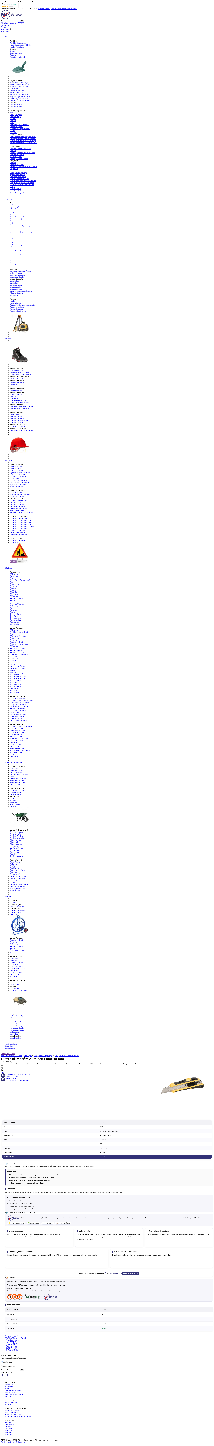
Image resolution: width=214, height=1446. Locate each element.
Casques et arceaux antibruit (20, 372)
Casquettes (13, 384)
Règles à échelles (16, 223)
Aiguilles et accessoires (18, 43)
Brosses (12, 51)
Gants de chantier (16, 390)
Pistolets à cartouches (17, 716)
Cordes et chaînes (16, 834)
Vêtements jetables (16, 422)
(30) (15, 6)
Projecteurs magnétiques (18, 508)
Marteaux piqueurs (16, 650)
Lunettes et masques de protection (22, 406)
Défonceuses (14, 596)
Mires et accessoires (17, 211)
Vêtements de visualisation (19, 420)
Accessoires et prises (17, 492)
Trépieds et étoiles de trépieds (20, 227)
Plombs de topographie (18, 219)
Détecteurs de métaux (17, 910)
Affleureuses (14, 574)
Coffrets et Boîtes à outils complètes (22, 191)
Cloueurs (13, 590)
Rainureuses (14, 672)
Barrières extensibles (17, 468)
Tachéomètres (15, 1032)
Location (8, 896)
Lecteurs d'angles (16, 285)
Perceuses (13, 656)
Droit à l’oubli (10, 1392)
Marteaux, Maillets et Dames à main (22, 153)
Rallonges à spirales (17, 780)
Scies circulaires (15, 614)
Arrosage (13, 113)
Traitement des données (13, 1390)
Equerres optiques (16, 207)
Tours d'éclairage (16, 620)
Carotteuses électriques (18, 642)
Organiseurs (14, 169)
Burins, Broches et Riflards (19, 87)
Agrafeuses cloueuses (17, 175)
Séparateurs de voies (17, 486)
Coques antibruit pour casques (20, 374)
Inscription (9, 1384)
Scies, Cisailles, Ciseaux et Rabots (22, 183)
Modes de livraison (12, 1410)
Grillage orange (15, 478)
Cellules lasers (15, 243)
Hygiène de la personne (18, 876)
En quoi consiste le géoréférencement (18, 1416)
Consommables (15, 792)
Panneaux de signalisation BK (20, 522)
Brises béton (14, 958)
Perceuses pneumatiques (18, 710)
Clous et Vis (14, 89)
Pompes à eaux (15, 746)
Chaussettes (14, 398)
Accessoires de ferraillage (19, 83)
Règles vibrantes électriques (19, 674)
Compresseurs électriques (19, 644)
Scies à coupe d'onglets (18, 676)
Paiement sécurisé (44, 9)
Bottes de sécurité (16, 394)
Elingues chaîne (15, 840)
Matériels (8, 568)
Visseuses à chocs (16, 624)
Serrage (12, 187)
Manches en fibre (16, 107)
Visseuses (13, 690)
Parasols (13, 215)
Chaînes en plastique (17, 470)
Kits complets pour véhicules (20, 494)
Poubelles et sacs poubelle (19, 884)
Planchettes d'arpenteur (18, 217)
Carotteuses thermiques (18, 730)
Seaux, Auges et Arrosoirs (19, 99)
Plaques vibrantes (16, 744)
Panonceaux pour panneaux (19, 530)
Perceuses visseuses (17, 950)
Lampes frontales (16, 772)
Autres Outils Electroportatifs (20, 580)
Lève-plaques (14, 846)
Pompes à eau (15, 974)
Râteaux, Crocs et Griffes (19, 159)
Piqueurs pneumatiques (18, 714)
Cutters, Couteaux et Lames (19, 179)
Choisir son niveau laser (13, 1414)
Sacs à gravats (15, 804)
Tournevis (13, 195)
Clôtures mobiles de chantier (20, 472)
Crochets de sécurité (17, 838)
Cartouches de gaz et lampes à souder (23, 137)
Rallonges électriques (17, 782)
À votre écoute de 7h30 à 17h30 (17, 1080)
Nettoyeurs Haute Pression (19, 125)
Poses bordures (15, 854)
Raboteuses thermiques (18, 748)
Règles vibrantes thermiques (20, 750)
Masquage (13, 802)
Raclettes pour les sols (17, 57)
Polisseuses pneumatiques (19, 720)
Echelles (13, 800)
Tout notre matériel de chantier (11, 1056)
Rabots (12, 612)
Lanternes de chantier (17, 506)
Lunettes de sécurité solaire (19, 408)
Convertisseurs (15, 768)
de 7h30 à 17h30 (12, 1350)
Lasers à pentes (15, 249)
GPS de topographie (17, 247)
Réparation (9, 1046)
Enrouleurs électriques (17, 770)
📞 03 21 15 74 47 (113, 1273)
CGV (7, 1388)
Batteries (13, 239)
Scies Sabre (14, 616)
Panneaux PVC (15, 542)
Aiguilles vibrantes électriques (20, 632)
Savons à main (15, 890)
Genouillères (14, 414)
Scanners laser (15, 261)
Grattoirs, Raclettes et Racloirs (20, 149)
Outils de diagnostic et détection (21, 291)
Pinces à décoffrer (16, 93)
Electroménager (15, 794)
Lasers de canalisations (18, 251)
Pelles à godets (15, 850)
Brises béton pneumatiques (19, 702)
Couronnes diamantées (18, 177)
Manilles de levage (16, 848)
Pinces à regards (15, 852)
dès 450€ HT (11, 1342)
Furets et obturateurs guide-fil (20, 45)
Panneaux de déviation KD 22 (20, 518)
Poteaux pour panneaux (18, 532)
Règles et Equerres (16, 293)
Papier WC (14, 880)
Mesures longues (16, 289)
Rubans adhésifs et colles (18, 888)
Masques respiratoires (17, 426)
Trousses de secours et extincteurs (21, 430)
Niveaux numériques (17, 257)
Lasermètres (14, 283)
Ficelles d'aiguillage (17, 47)
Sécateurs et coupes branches (20, 129)
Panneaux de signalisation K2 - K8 (22, 526)
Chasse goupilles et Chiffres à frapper (23, 139)
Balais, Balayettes (16, 53)
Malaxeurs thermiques (17, 736)
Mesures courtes (15, 287)
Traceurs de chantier (17, 277)
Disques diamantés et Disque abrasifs (23, 181)
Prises (12, 776)
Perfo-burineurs (15, 606)
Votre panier (5, 31)
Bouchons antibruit (16, 370)
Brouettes (13, 798)
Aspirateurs (14, 578)
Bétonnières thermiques (18, 728)
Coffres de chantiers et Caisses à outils (23, 167)
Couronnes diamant (17, 962)
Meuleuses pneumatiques (18, 708)
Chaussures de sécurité (18, 400)
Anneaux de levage (16, 832)
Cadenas (13, 163)
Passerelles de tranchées (18, 480)
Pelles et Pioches (16, 157)
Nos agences (5, 25)
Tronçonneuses (15, 622)
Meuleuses (13, 600)
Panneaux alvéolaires (17, 540)
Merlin (12, 123)
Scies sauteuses (15, 618)
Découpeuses (14, 594)
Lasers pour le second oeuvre (20, 253)
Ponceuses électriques (17, 668)
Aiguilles (13, 902)
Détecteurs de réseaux (17, 912)
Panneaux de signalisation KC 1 (21, 528)
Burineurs (13, 586)
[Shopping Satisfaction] (9, 4)
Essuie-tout (14, 872)
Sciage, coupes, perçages (18, 173)
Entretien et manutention (14, 762)
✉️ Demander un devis (130, 1273)
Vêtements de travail (17, 418)
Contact (8, 1404)
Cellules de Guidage (17, 1016)
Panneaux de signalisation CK (20, 524)
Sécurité (8, 339)
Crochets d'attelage (16, 836)
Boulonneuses (15, 584)
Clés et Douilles (15, 189)
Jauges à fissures (15, 303)
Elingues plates (15, 842)
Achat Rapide (10, 1048)
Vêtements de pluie (16, 416)
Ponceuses (13, 610)
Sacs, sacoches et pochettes (19, 225)
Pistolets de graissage (17, 718)
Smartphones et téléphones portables (22, 233)
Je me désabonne (9, 1366)
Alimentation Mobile (17, 790)
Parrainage (9, 1396)
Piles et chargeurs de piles (19, 774)
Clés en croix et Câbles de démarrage (23, 141)
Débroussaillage (15, 117)
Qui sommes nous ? (12, 1402)
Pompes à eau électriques (18, 666)
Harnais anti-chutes (16, 378)
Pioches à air (14, 712)
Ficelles (12, 301)
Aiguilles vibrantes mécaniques (21, 726)
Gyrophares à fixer (16, 502)
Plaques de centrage (17, 307)
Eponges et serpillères (17, 870)
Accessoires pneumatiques (19, 698)
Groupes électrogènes (17, 734)
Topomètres (14, 295)
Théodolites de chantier (18, 265)
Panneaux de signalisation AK (20, 520)
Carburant (13, 864)
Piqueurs (13, 664)
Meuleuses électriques (17, 652)
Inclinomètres (14, 281)
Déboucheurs (14, 592)
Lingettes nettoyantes (17, 878)
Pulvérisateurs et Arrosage (19, 95)
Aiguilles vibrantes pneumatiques (21, 700)
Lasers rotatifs (15, 1024)
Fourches (13, 119)
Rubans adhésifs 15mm (18, 311)
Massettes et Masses (17, 155)
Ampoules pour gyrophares (19, 500)
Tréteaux (13, 806)
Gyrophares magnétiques (18, 504)
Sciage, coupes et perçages (43, 1056)
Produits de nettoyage (17, 886)
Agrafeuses (14, 576)
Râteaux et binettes (16, 127)
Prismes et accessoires (17, 221)
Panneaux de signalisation (19, 990)
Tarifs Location (15, 1038)
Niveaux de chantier (17, 1028)
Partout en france (12, 1346)
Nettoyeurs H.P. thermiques (19, 738)
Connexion (9, 1386)
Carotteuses (14, 588)
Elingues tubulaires (16, 844)
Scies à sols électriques (18, 678)
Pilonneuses (14, 742)
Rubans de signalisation (18, 484)
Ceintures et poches (17, 165)
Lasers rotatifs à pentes (18, 1026)
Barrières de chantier (17, 466)
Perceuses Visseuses (17, 604)
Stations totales (15, 263)
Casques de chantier (17, 382)
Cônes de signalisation (18, 474)
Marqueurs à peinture (17, 275)
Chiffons (13, 866)
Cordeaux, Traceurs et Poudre (20, 271)
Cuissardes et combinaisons (19, 402)
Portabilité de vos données (14, 1394)
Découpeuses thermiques (18, 732)
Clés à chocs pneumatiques (19, 706)
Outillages (8, 37)
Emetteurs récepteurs (17, 231)
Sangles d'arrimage (16, 856)
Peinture (13, 882)
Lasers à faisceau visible (18, 1020)
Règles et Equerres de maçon (20, 97)
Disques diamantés (16, 966)
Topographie (9, 199)
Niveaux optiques (16, 259)
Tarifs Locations (11, 1044)
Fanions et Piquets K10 (18, 476)
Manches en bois (16, 105)
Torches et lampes (16, 784)
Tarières (12, 131)
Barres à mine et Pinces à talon (20, 85)
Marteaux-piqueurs (16, 598)
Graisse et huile (15, 874)
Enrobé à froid (15, 868)
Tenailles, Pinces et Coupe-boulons (22, 185)
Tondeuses (13, 133)
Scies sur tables (15, 686)
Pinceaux (13, 55)
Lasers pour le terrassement (19, 255)
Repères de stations (16, 309)
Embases (13, 205)
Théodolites (14, 1034)
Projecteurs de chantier (18, 778)
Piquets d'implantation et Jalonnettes (22, 305)
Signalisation (9, 460)
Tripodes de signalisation (18, 534)
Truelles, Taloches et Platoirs (20, 101)
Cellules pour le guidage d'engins (21, 245)
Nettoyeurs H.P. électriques (19, 654)
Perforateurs (14, 660)
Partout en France (12, 1076)
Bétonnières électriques (18, 636)
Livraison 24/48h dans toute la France (64, 9)
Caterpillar (13, 396)
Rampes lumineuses (17, 510)
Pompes (12, 608)
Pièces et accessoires (17, 740)
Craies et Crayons (16, 273)
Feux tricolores (15, 988)
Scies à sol (13, 976)
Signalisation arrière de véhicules (21, 512)
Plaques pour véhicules (18, 496)
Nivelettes (13, 213)
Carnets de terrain (16, 241)
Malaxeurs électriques (17, 648)
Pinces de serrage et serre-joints (21, 193)
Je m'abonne (7, 1362)
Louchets (13, 121)
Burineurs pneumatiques (18, 704)
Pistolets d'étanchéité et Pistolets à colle (23, 143)
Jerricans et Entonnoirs (18, 91)
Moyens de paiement (12, 1412)
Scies (11, 952)
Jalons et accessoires (17, 209)
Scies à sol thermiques (17, 752)
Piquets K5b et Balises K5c (19, 482)
